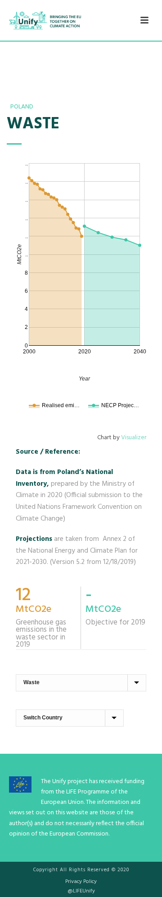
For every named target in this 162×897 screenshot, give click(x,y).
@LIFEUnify (81, 891)
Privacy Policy (81, 881)
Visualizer (133, 437)
